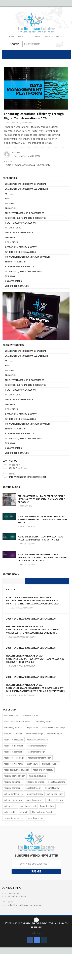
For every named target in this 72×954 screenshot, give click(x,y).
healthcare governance (37, 739)
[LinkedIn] (44, 940)
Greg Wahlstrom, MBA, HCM (27, 156)
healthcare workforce (13, 764)
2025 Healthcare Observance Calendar (26, 184)
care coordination (30, 715)
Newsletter (11, 242)
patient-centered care (13, 794)
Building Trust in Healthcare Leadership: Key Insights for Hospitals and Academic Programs (41, 499)
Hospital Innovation (35, 782)
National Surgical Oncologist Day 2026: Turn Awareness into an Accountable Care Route (42, 519)
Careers (37, 37)
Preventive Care (47, 806)
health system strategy (43, 770)
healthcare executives (13, 739)
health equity (32, 764)
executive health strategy (53, 727)
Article (9, 193)
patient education (55, 794)
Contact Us (48, 37)
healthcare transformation (39, 758)
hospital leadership (56, 782)
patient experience (34, 800)
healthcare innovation (13, 745)
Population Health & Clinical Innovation (27, 256)
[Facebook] (30, 940)
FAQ (28, 37)
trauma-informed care (14, 818)
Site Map (59, 37)
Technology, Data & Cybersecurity (23, 271)
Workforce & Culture (17, 286)
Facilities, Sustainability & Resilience (25, 218)
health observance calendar (16, 770)
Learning (10, 237)
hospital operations (12, 788)
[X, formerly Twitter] (37, 940)
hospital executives (37, 776)
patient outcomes (55, 800)
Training (10, 276)
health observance (50, 764)
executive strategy (34, 733)
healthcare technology (14, 758)
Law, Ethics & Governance (19, 232)
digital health (32, 727)
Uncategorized (13, 281)
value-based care (35, 818)
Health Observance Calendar (20, 222)
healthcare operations (13, 752)
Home (11, 37)
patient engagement (13, 800)
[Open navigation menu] (6, 54)
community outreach (13, 727)
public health (9, 812)
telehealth (23, 812)
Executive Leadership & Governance (24, 213)
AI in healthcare (11, 715)
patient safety (10, 806)
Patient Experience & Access (20, 252)
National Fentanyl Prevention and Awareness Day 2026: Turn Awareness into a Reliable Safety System (43, 557)
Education (10, 208)
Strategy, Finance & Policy (19, 266)
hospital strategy (33, 788)
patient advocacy (35, 794)
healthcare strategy (36, 752)
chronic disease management (17, 721)
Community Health (43, 721)
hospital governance (13, 782)
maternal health (52, 788)
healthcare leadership (37, 745)
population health (28, 806)
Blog (7, 198)
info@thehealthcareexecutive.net (27, 476)
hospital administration (14, 776)
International (13, 227)
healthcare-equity (54, 733)
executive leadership (13, 733)
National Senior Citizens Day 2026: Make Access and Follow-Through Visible (40, 538)
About (20, 37)
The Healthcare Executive (43, 812)
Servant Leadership (15, 261)
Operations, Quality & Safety (21, 247)
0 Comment (27, 122)
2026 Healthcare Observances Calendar (26, 188)
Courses (9, 203)
